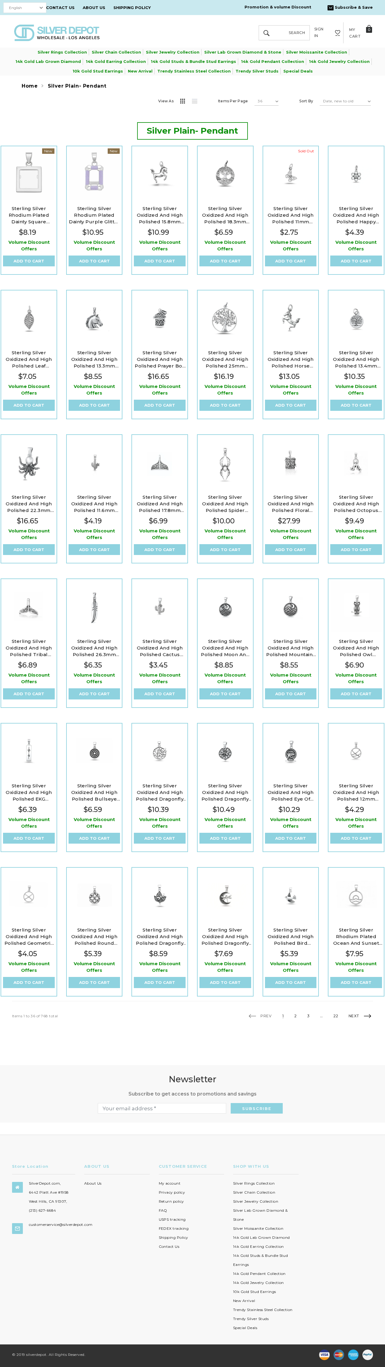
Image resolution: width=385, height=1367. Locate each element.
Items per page (233, 101)
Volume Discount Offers (29, 245)
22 (335, 1016)
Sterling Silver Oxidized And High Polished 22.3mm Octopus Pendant (29, 504)
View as (166, 101)
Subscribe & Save (353, 7)
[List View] (196, 102)
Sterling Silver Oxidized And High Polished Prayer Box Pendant (160, 359)
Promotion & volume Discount (278, 7)
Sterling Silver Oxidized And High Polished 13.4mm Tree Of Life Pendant (356, 359)
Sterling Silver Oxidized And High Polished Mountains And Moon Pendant (290, 648)
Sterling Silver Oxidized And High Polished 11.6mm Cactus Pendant (94, 504)
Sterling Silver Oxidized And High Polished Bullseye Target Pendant (94, 792)
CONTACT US (60, 7)
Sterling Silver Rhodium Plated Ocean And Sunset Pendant (356, 937)
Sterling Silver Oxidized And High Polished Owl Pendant (356, 648)
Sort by (306, 101)
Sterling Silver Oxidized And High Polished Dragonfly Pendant (159, 792)
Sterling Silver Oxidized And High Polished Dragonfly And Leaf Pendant (225, 792)
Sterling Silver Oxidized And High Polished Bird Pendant (291, 937)
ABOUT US (94, 7)
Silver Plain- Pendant (77, 86)
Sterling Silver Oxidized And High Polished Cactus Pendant (160, 648)
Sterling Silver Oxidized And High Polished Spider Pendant (225, 504)
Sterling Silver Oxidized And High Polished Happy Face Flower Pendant (356, 215)
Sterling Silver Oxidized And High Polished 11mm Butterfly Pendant (291, 215)
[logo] (57, 32)
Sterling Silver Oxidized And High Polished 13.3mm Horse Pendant (94, 359)
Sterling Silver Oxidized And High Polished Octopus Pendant (356, 504)
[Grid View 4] (184, 102)
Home (30, 86)
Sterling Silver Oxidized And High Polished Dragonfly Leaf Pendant (159, 937)
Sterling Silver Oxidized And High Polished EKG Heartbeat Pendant (29, 792)
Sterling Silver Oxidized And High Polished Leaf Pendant (29, 359)
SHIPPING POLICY (132, 7)
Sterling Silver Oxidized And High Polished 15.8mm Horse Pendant (160, 215)
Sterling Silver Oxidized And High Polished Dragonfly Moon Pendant (225, 937)
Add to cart (29, 261)
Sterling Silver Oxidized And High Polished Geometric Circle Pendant (29, 937)
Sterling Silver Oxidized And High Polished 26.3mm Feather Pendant (94, 648)
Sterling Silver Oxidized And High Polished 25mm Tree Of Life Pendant (225, 359)
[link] (28, 174)
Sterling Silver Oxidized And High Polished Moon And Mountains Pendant (225, 648)
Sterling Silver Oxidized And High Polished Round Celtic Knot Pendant (94, 937)
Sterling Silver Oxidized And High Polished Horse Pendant (291, 359)
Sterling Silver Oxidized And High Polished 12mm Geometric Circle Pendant (356, 792)
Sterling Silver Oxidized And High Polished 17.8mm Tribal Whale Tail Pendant (160, 504)
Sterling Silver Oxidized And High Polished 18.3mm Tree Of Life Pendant (225, 215)
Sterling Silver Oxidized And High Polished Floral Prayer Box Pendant (291, 504)
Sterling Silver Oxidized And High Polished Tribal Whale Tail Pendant (29, 648)
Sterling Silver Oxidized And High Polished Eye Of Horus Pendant (291, 792)
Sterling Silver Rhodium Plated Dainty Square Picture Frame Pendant (29, 215)
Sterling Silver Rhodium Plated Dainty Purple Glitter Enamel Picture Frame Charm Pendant (94, 215)
